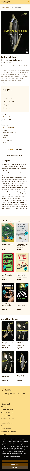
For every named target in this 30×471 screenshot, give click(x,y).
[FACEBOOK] (2, 398)
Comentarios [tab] (18, 150)
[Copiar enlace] (17, 108)
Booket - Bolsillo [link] (8, 117)
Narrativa (16, 5)
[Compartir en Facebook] (4, 108)
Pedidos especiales (6, 428)
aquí (19, 456)
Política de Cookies (6, 415)
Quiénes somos (5, 425)
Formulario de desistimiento (8, 431)
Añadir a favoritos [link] (8, 99)
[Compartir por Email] (14, 108)
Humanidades (8, 5)
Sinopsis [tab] (10, 150)
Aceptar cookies (15, 461)
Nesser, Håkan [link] (6, 63)
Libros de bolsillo (7, 7)
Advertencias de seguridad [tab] (15, 155)
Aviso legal (4, 406)
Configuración (15, 467)
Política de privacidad (7, 412)
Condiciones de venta (7, 409)
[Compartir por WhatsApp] (10, 108)
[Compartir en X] (7, 108)
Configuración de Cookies (8, 418)
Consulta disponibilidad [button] (10, 102)
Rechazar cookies (15, 464)
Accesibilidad (4, 434)
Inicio (2, 5)
